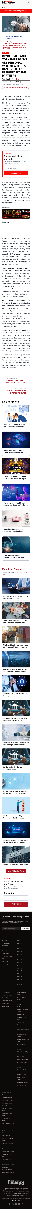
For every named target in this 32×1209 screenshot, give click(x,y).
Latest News (5, 953)
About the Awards (6, 992)
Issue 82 (19, 948)
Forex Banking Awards (23, 1059)
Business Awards (21, 1002)
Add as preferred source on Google (16, 87)
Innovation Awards (22, 1062)
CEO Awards (20, 1014)
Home (4, 42)
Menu (4, 7)
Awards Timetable (7, 995)
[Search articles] (28, 2)
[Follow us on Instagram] (13, 1204)
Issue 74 (19, 971)
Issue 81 (19, 951)
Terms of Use (5, 961)
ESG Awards (20, 1056)
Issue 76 (19, 965)
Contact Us (5, 950)
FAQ (3, 1009)
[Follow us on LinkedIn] (19, 1204)
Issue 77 (19, 962)
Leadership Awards (7, 1097)
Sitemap (14, 1200)
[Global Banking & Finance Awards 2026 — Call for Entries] (16, 214)
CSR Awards (20, 1022)
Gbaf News (16, 79)
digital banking (7, 185)
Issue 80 (19, 954)
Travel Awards (6, 1135)
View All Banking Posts (16, 871)
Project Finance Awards (8, 1106)
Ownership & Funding (7, 1146)
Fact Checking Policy (7, 1159)
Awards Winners (6, 998)
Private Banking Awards (8, 1164)
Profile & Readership (7, 948)
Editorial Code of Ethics (8, 1151)
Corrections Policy (7, 1148)
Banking (9, 42)
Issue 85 (19, 940)
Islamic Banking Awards (8, 1100)
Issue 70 (19, 982)
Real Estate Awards (7, 1103)
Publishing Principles (7, 1143)
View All (19, 984)
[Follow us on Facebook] (16, 1204)
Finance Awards (21, 1085)
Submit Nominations (7, 1000)
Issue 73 (19, 973)
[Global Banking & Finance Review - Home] (8, 2)
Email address (5, 926)
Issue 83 (19, 946)
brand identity (7, 324)
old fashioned (19, 351)
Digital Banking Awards (23, 1082)
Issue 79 (19, 957)
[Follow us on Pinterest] (9, 1204)
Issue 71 (19, 979)
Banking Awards (21, 1074)
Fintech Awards (21, 1044)
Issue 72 (19, 976)
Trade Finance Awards (8, 1123)
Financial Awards (6, 1162)
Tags (18, 1200)
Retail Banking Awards (8, 1172)
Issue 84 (19, 943)
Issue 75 (19, 968)
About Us (4, 940)
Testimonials (5, 1003)
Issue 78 (19, 959)
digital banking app (15, 113)
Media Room (5, 1006)
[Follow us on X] (22, 1204)
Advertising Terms (7, 964)
